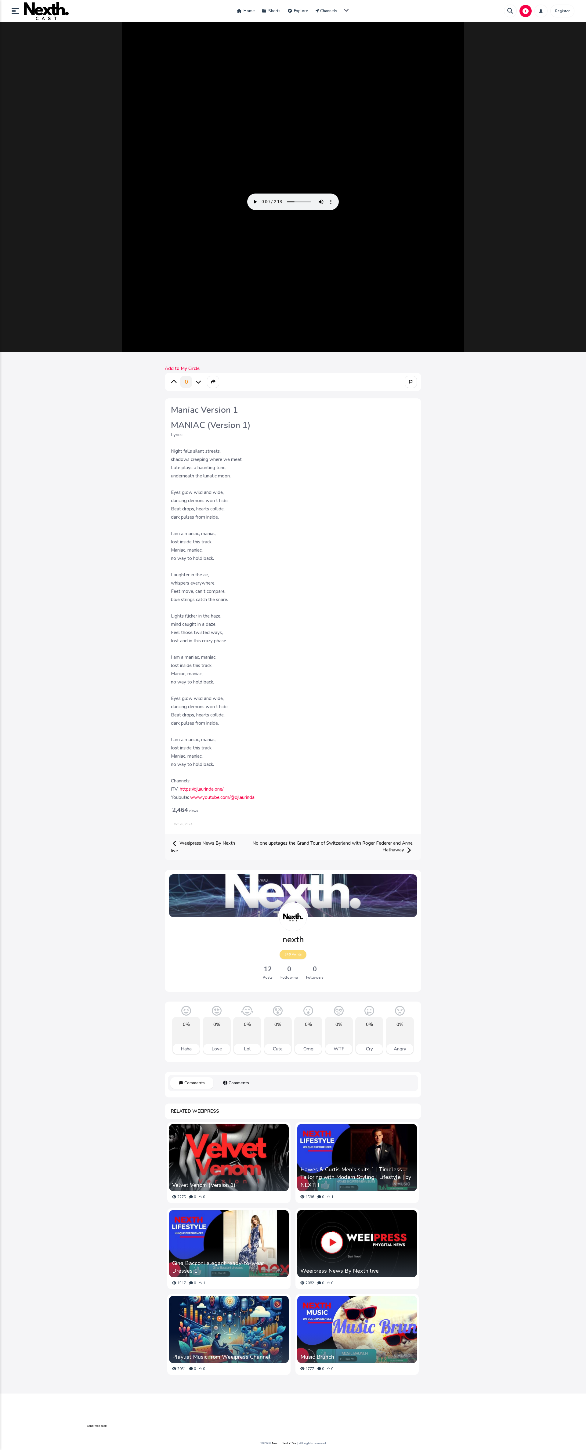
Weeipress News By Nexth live (203, 847)
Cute (278, 1049)
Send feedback (97, 1426)
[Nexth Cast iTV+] (46, 11)
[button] (18, 11)
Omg (308, 1049)
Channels (328, 11)
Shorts (273, 11)
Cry (369, 1049)
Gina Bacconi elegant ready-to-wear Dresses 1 (218, 1267)
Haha (186, 1049)
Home (249, 11)
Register (562, 11)
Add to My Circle (182, 368)
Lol (247, 1049)
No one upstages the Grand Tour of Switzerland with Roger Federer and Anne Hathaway (332, 846)
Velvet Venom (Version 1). (204, 1185)
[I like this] (174, 382)
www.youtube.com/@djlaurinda (222, 797)
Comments (194, 1083)
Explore (300, 11)
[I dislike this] (198, 382)
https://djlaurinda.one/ (201, 789)
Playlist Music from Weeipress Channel (221, 1357)
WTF (339, 1049)
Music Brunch (317, 1357)
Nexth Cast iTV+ (284, 1443)
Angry (400, 1049)
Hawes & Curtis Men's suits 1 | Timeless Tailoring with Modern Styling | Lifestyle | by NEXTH (355, 1177)
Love (217, 1049)
